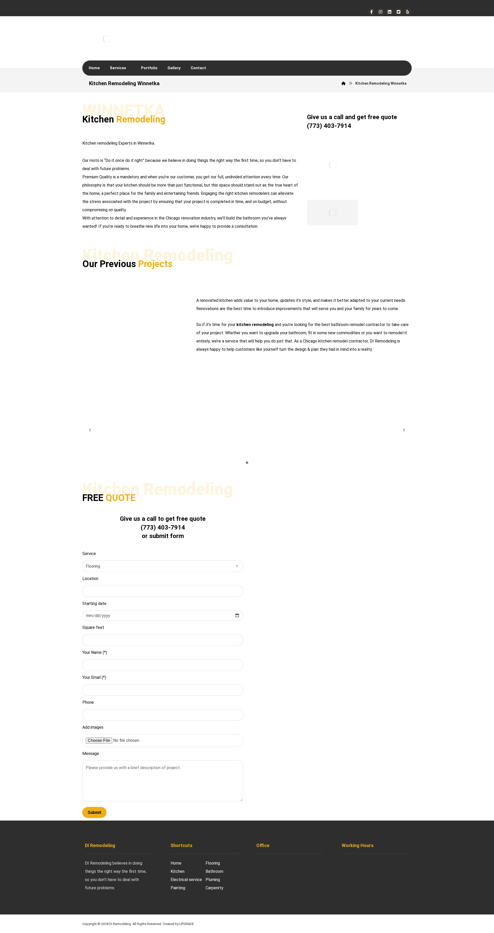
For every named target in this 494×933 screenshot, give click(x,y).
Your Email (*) (94, 677)
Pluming (213, 879)
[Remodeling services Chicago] (106, 35)
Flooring (213, 863)
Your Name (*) (94, 652)
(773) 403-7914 (329, 125)
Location (90, 578)
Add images (92, 727)
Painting (178, 887)
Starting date (94, 603)
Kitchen (177, 871)
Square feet (93, 627)
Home (176, 863)
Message (90, 753)
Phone (88, 702)
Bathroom (214, 871)
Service (89, 553)
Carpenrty (214, 887)
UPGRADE (186, 924)
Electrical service (186, 879)
